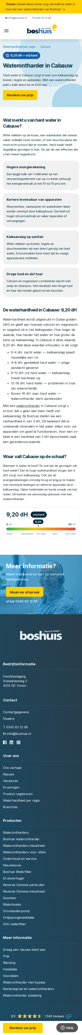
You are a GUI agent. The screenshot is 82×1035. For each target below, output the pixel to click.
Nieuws (8, 774)
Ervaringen (11, 787)
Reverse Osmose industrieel (24, 891)
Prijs (6, 956)
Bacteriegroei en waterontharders (28, 989)
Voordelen (11, 976)
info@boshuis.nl (16, 17)
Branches (10, 807)
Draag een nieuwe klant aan (24, 950)
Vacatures (10, 781)
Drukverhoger (13, 878)
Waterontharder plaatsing (22, 995)
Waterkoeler (12, 904)
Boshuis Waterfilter (17, 872)
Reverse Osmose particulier (24, 885)
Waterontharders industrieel (24, 846)
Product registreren (18, 794)
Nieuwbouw (12, 865)
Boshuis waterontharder (21, 839)
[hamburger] (6, 30)
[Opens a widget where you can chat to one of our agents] (67, 1028)
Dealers (9, 719)
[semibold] (42, 30)
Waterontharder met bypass (24, 982)
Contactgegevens (16, 712)
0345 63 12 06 (41, 17)
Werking (9, 963)
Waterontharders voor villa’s (24, 852)
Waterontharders (16, 832)
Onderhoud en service (20, 859)
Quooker (9, 898)
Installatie (10, 969)
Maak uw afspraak (24, 592)
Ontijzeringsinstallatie (18, 917)
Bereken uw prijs (20, 95)
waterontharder (28, 406)
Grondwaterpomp (16, 911)
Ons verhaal (12, 768)
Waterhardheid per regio (19, 46)
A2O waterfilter (14, 924)
